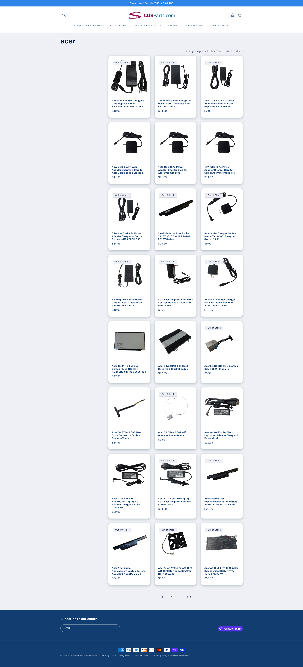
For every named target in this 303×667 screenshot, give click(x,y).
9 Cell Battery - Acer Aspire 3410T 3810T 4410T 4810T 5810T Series (174, 236)
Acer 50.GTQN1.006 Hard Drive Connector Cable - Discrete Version (127, 435)
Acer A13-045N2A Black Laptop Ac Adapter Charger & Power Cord (221, 435)
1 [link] (153, 596)
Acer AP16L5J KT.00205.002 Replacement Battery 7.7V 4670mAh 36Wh (221, 571)
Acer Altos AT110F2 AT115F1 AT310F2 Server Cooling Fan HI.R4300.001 (175, 571)
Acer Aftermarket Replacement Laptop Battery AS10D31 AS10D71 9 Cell (128, 571)
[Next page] (198, 597)
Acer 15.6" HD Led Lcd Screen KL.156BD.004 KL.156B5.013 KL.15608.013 (129, 369)
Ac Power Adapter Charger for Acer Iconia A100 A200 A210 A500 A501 (175, 303)
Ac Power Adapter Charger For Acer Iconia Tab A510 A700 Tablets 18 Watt (219, 303)
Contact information (180, 656)
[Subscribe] (116, 628)
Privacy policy (123, 656)
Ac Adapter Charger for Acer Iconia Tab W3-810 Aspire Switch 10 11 (220, 236)
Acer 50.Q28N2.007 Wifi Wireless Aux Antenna (172, 434)
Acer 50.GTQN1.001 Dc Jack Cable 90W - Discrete (221, 367)
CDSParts (73, 656)
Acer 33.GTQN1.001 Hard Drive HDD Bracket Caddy (173, 367)
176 (189, 597)
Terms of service (142, 656)
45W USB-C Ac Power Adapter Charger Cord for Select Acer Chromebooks (219, 170)
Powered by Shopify (87, 656)
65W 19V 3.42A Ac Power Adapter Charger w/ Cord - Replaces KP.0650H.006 (127, 236)
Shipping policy (160, 656)
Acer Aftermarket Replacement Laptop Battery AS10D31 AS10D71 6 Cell (221, 502)
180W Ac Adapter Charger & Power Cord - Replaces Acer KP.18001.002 (174, 104)
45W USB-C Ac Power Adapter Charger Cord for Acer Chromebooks (172, 170)
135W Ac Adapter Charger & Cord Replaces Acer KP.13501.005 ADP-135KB (128, 104)
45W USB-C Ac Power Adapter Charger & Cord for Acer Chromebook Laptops (127, 170)
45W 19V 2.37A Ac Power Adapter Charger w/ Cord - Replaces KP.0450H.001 (219, 104)
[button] (64, 15)
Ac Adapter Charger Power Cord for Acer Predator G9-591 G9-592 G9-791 (127, 303)
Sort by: (190, 51)
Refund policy (107, 656)
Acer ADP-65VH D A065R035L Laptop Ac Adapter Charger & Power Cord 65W (126, 503)
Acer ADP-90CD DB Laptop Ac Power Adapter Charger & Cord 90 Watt (174, 502)
